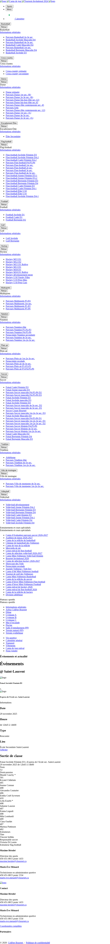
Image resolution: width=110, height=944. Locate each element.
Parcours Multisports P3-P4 (18, 301)
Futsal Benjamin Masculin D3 (19, 439)
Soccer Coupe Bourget (16, 410)
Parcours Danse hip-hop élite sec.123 (22, 100)
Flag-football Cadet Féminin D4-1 (21, 188)
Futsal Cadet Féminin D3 (17, 387)
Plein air (4, 345)
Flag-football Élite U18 (16, 191)
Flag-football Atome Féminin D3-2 (21, 178)
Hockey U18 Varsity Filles (18, 277)
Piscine (9, 625)
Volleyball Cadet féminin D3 (19, 515)
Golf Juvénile (12, 238)
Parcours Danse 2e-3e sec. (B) (19, 97)
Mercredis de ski (13, 548)
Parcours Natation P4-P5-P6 (18, 332)
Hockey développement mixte (19, 275)
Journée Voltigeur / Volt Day (19, 569)
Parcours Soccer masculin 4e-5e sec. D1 (24, 408)
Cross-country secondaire (17, 73)
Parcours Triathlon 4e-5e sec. (19, 462)
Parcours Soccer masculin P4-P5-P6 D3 (24, 395)
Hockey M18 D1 (13, 269)
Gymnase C (11, 620)
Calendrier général (14, 640)
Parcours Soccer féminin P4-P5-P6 (21, 426)
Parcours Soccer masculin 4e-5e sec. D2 (24, 405)
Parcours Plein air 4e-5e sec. (18, 363)
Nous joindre (11, 651)
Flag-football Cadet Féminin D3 (20, 186)
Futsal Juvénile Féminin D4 (18, 403)
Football (4, 201)
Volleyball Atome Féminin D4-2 (20, 507)
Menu (9, 9)
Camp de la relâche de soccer (19, 579)
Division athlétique (14, 594)
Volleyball (5, 491)
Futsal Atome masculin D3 (18, 390)
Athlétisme (10, 457)
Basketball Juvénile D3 (16, 52)
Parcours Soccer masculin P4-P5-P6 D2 (24, 392)
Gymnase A (11, 615)
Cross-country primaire (16, 71)
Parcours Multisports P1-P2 (18, 306)
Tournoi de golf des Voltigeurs (19, 574)
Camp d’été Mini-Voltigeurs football (22, 571)
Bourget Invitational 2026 (17, 558)
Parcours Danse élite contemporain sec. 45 (25, 105)
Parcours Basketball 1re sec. (18, 47)
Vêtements (10, 645)
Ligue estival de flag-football (19, 550)
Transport (10, 643)
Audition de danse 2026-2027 (19, 538)
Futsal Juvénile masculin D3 (18, 400)
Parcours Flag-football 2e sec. (19, 168)
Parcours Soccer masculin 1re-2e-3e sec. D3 (26, 413)
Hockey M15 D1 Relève (17, 264)
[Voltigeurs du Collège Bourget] (3, 1)
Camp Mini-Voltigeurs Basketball (21, 576)
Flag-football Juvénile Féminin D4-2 (22, 157)
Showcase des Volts (15, 563)
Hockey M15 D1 (13, 259)
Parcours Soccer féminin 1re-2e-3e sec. (23, 431)
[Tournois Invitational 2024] (35, 1)
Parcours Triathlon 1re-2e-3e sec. (21, 465)
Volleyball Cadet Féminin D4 (19, 520)
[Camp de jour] (14, 1)
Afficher (4, 750)
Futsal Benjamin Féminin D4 (19, 436)
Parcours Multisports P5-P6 (18, 309)
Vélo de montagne (8, 470)
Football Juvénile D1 (15, 214)
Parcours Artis (12, 107)
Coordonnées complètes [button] (11, 926)
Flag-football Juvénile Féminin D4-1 (22, 196)
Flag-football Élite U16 (16, 193)
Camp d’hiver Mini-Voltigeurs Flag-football (25, 582)
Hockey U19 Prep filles (16, 280)
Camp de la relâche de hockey (19, 592)
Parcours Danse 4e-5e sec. (18, 115)
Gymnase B (11, 617)
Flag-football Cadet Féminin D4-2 (21, 160)
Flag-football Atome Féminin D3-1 (21, 175)
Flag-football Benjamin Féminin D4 (22, 183)
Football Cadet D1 (14, 217)
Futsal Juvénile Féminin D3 (18, 397)
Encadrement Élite (8, 123)
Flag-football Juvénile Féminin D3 (21, 155)
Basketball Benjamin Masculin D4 (21, 50)
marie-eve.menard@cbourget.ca (14, 878)
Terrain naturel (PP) (14, 630)
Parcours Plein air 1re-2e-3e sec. (20, 358)
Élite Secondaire (13, 136)
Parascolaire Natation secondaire (20, 335)
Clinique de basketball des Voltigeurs (22, 543)
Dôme (8, 612)
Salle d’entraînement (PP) (17, 628)
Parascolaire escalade (15, 361)
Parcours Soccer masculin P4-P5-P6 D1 (24, 418)
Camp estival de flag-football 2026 (21, 589)
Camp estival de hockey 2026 (19, 587)
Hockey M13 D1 (13, 267)
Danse (3, 79)
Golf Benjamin (12, 241)
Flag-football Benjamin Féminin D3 (22, 181)
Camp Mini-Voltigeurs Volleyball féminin (24, 556)
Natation (4, 314)
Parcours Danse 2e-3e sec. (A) (19, 118)
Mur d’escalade (13, 622)
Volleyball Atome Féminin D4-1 (20, 517)
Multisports (5, 288)
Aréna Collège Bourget (16, 609)
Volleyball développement (17, 504)
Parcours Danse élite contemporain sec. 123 (25, 110)
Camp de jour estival (15, 648)
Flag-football (6, 142)
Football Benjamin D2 (16, 220)
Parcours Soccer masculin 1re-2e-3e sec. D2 (26, 423)
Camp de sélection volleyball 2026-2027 (24, 553)
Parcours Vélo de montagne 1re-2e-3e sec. (25, 486)
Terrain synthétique (14, 633)
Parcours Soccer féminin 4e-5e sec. (21, 428)
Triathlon (4, 444)
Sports (9, 6)
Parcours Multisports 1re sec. (19, 303)
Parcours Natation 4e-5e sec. (19, 337)
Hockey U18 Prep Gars (16, 282)
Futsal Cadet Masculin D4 (17, 434)
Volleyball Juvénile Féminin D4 (20, 523)
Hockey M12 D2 (13, 262)
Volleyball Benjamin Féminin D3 (21, 510)
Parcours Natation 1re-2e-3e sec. (20, 340)
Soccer (4, 374)
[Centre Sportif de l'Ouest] (52, 1)
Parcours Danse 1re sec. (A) (18, 113)
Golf (3, 225)
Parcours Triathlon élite (16, 460)
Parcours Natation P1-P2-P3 (18, 330)
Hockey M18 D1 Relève (17, 272)
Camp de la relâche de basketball (20, 540)
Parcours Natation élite (16, 327)
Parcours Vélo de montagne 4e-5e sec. (23, 483)
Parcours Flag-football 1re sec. (19, 165)
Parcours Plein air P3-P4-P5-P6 (20, 369)
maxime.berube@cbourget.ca (13, 861)
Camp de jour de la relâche (18, 545)
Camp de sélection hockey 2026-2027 (23, 561)
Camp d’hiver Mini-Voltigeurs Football (23, 584)
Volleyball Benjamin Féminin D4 (21, 512)
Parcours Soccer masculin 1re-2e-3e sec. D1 (26, 421)
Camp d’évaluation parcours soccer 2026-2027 (27, 535)
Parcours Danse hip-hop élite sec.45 (22, 102)
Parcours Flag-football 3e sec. (19, 170)
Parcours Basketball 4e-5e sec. (19, 42)
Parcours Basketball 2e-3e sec (19, 37)
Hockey (4, 246)
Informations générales (10, 32)
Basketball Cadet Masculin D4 (19, 45)
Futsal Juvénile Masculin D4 (19, 416)
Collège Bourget (15, 942)
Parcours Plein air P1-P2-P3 (18, 366)
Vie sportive (11, 638)
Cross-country (7, 58)
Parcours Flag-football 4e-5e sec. (20, 173)
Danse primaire (12, 92)
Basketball (5, 24)
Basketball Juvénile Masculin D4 (21, 40)
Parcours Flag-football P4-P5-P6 (20, 162)
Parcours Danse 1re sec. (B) (18, 94)
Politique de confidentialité (38, 942)
